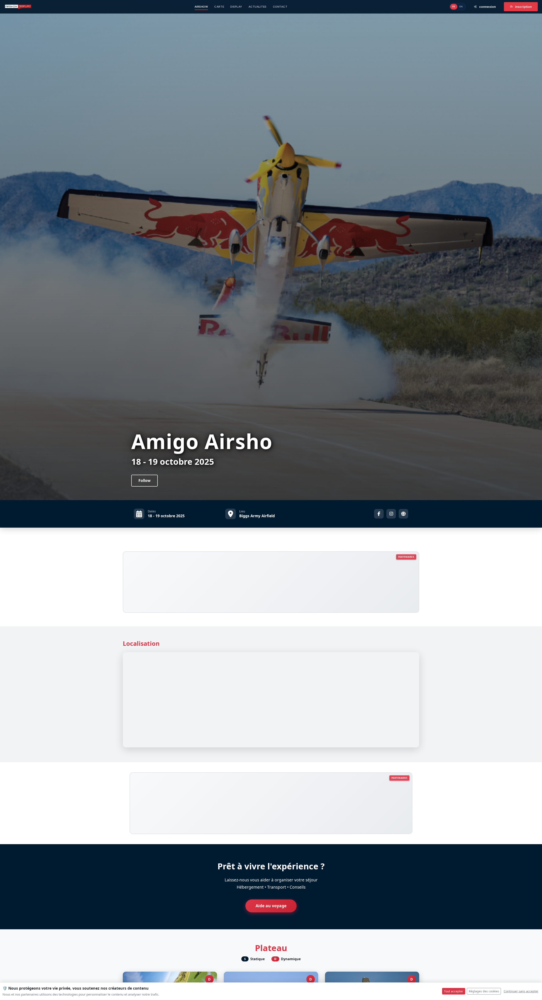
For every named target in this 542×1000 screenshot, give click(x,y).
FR (453, 6)
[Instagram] (391, 514)
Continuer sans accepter (521, 991)
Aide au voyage (271, 906)
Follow (144, 480)
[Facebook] (379, 514)
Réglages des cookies (484, 991)
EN (461, 6)
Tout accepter (453, 991)
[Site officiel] (403, 514)
